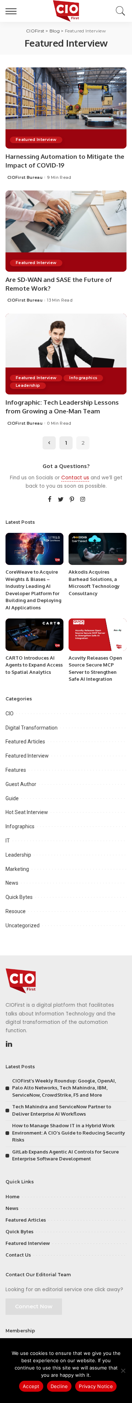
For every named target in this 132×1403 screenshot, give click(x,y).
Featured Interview (36, 139)
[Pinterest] (71, 499)
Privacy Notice (96, 1386)
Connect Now (33, 1306)
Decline (59, 1386)
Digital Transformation (32, 728)
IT (8, 841)
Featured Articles (25, 741)
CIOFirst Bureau (25, 178)
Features (16, 770)
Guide (12, 798)
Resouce (16, 911)
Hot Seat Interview (27, 812)
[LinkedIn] (9, 1044)
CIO (10, 713)
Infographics (83, 378)
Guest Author (21, 784)
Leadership (28, 385)
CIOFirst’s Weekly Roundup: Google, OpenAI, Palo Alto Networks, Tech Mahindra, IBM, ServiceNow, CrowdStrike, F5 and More (64, 1088)
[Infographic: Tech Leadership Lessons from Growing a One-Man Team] (66, 354)
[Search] (118, 11)
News (12, 883)
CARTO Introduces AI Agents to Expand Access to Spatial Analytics (34, 665)
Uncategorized (23, 925)
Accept (31, 1386)
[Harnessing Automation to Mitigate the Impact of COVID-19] (66, 108)
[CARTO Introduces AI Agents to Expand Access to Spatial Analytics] (34, 634)
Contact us (75, 477)
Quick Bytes (19, 897)
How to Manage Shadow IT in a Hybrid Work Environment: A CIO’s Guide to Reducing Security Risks (68, 1133)
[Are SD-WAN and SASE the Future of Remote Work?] (66, 231)
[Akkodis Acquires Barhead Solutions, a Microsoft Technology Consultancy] (97, 549)
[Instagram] (82, 499)
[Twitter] (60, 499)
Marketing (17, 869)
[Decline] (122, 1370)
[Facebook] (49, 499)
